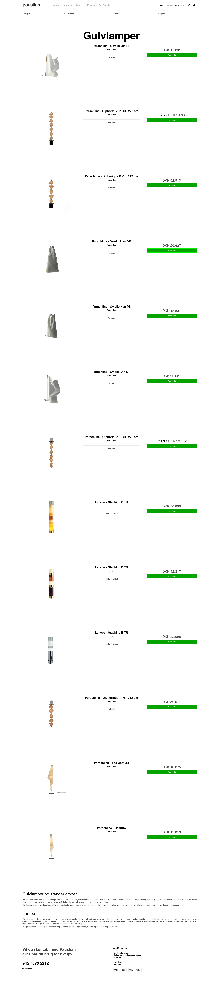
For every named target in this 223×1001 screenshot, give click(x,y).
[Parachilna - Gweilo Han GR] (51, 268)
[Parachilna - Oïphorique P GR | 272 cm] (51, 138)
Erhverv (170, 5)
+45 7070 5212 (35, 963)
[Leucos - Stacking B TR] (51, 659)
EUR (182, 5)
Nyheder (116, 14)
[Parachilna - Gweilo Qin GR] (51, 399)
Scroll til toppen (120, 948)
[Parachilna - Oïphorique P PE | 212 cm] (51, 203)
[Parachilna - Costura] (51, 855)
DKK (177, 5)
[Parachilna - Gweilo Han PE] (51, 333)
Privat (162, 5)
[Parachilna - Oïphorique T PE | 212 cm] (51, 724)
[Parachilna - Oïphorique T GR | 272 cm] (51, 464)
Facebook (28, 968)
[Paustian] (31, 5)
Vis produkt (172, 55)
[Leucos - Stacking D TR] (51, 594)
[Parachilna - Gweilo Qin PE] (51, 73)
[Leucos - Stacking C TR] (51, 529)
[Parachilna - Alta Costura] (51, 790)
